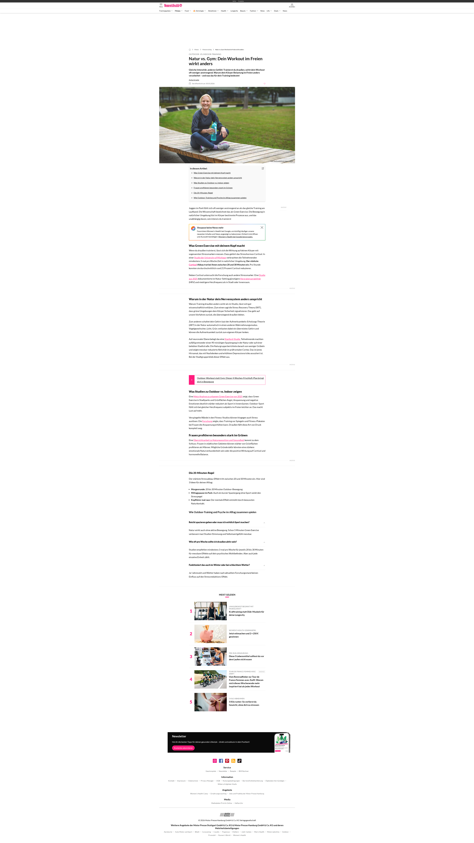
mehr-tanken (246, 832)
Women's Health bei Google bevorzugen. (235, 236)
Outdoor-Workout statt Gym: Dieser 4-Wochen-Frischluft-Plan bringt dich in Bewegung (230, 380)
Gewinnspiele (211, 771)
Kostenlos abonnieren (183, 748)
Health (223, 11)
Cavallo (216, 832)
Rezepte (233, 771)
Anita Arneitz (194, 80)
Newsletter (223, 771)
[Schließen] (262, 227)
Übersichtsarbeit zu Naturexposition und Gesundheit (218, 440)
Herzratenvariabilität (250, 278)
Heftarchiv (239, 803)
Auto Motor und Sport (183, 832)
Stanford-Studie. (233, 339)
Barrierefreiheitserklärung (253, 781)
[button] (227, 125)
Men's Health (259, 832)
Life (268, 11)
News (285, 11)
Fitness (177, 11)
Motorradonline (273, 832)
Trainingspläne (164, 11)
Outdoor (285, 832)
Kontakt (171, 781)
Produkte (241, 1)
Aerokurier (168, 832)
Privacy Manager (207, 781)
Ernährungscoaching (218, 794)
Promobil (212, 835)
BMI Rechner (244, 771)
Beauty (243, 11)
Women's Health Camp (199, 794)
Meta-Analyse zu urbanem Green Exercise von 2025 (217, 396)
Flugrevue (226, 832)
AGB (218, 781)
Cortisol (193, 264)
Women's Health (239, 835)
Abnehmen (212, 11)
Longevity (234, 11)
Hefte (234, 1)
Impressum (181, 781)
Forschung (207, 421)
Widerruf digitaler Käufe (227, 784)
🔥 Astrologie (198, 11)
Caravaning (206, 832)
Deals (276, 11)
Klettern (235, 832)
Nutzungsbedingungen (231, 781)
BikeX (197, 832)
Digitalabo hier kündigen (275, 781)
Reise (262, 11)
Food (187, 11)
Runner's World (224, 835)
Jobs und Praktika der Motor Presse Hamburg (246, 794)
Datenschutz (193, 781)
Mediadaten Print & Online (221, 803)
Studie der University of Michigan (210, 257)
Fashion (253, 11)
